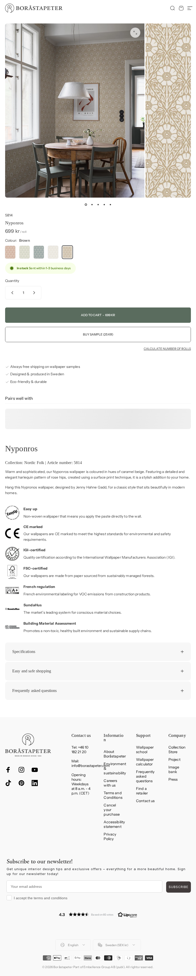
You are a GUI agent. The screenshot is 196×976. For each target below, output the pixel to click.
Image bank (173, 769)
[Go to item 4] (104, 205)
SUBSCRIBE (178, 887)
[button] (98, 914)
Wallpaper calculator (145, 761)
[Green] (24, 252)
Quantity (12, 280)
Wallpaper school (145, 749)
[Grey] (53, 252)
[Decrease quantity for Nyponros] (11, 292)
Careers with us (110, 783)
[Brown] (67, 252)
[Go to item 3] (98, 205)
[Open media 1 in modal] (135, 33)
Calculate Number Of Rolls (167, 348)
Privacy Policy (110, 836)
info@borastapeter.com (90, 765)
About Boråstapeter (115, 754)
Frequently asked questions (145, 776)
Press (173, 779)
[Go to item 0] (86, 205)
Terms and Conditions (113, 795)
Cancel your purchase (112, 810)
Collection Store (177, 749)
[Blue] (39, 252)
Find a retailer (142, 790)
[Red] (10, 252)
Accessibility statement (114, 824)
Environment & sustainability (115, 768)
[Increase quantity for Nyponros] (35, 292)
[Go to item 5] (110, 205)
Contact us (145, 801)
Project (174, 759)
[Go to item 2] (92, 205)
